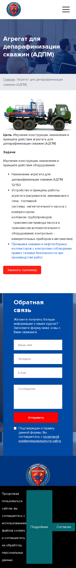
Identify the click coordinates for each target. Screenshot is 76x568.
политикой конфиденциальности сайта (40, 439)
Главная (9, 79)
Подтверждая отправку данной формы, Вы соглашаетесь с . (40, 434)
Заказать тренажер (22, 270)
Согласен (64, 527)
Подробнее (39, 527)
